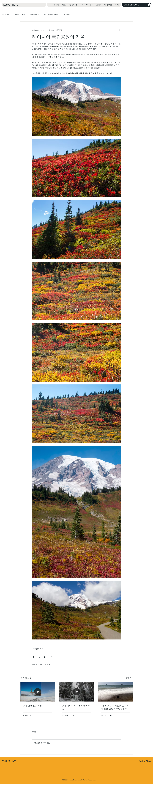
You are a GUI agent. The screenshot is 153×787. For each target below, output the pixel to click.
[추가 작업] (119, 30)
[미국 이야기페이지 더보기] (92, 4)
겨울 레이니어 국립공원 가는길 (76, 707)
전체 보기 (129, 678)
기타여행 (66, 14)
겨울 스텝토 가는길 (32, 705)
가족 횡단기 (34, 14)
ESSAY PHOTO (10, 5)
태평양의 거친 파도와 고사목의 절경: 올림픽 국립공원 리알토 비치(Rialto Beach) (115, 707)
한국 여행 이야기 (51, 14)
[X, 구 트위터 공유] (39, 657)
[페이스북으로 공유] (33, 657)
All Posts (5, 14)
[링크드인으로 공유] (45, 657)
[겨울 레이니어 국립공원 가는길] (76, 692)
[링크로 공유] (51, 657)
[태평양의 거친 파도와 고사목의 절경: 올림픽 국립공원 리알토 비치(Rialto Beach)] (115, 692)
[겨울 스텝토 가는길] (37, 692)
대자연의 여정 (19, 14)
